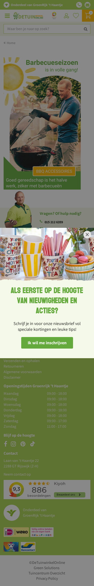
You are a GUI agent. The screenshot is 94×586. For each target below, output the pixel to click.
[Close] (87, 234)
